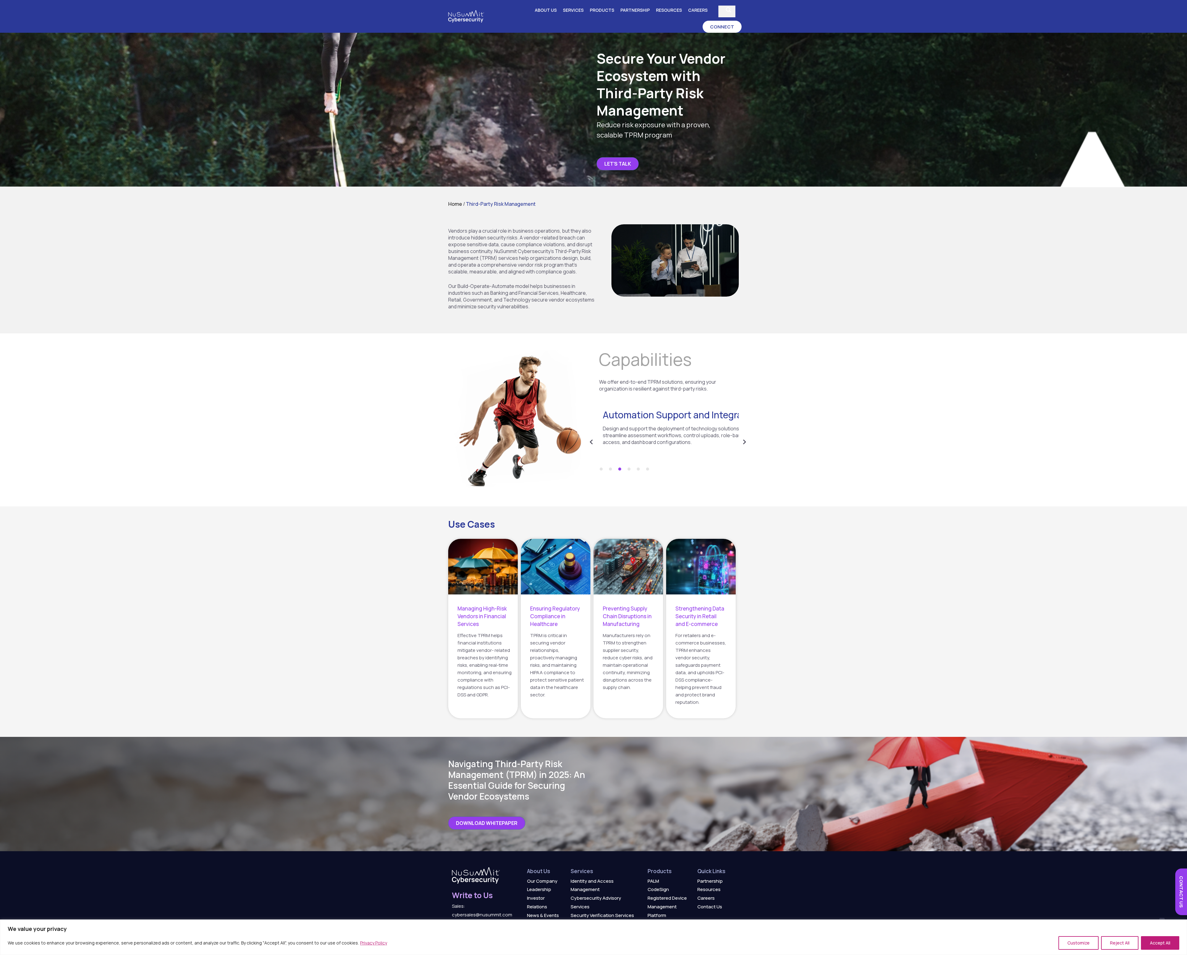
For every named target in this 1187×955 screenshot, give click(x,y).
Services (573, 10)
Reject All (1120, 943)
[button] (722, 27)
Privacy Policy (373, 943)
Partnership (635, 10)
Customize (1078, 943)
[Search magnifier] (728, 10)
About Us (546, 10)
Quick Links (711, 871)
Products (602, 10)
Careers (698, 10)
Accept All (1160, 943)
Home (455, 204)
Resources (669, 10)
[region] (593, 937)
